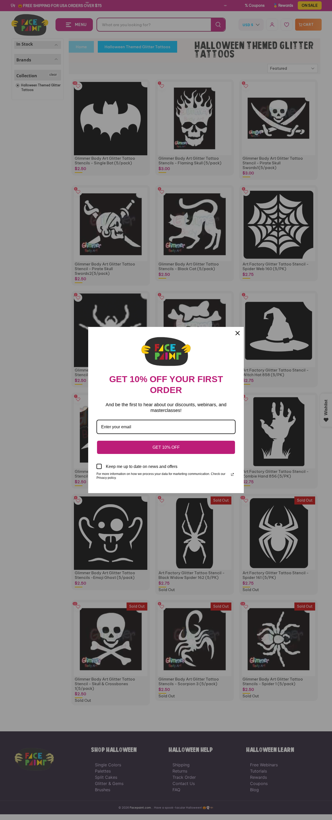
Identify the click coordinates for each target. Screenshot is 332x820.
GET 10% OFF (166, 447)
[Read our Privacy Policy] (232, 474)
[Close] (237, 333)
